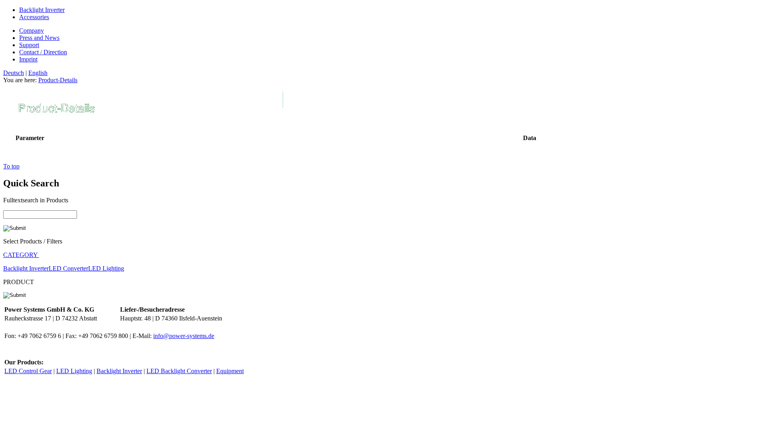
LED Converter (68, 268)
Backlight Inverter (42, 9)
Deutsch (13, 72)
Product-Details (57, 80)
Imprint (28, 59)
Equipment (230, 371)
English (37, 72)
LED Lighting (106, 268)
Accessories (34, 17)
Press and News (39, 37)
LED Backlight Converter (179, 371)
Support (29, 45)
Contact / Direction (43, 52)
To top (11, 166)
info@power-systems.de (183, 335)
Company (31, 30)
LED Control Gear (28, 371)
